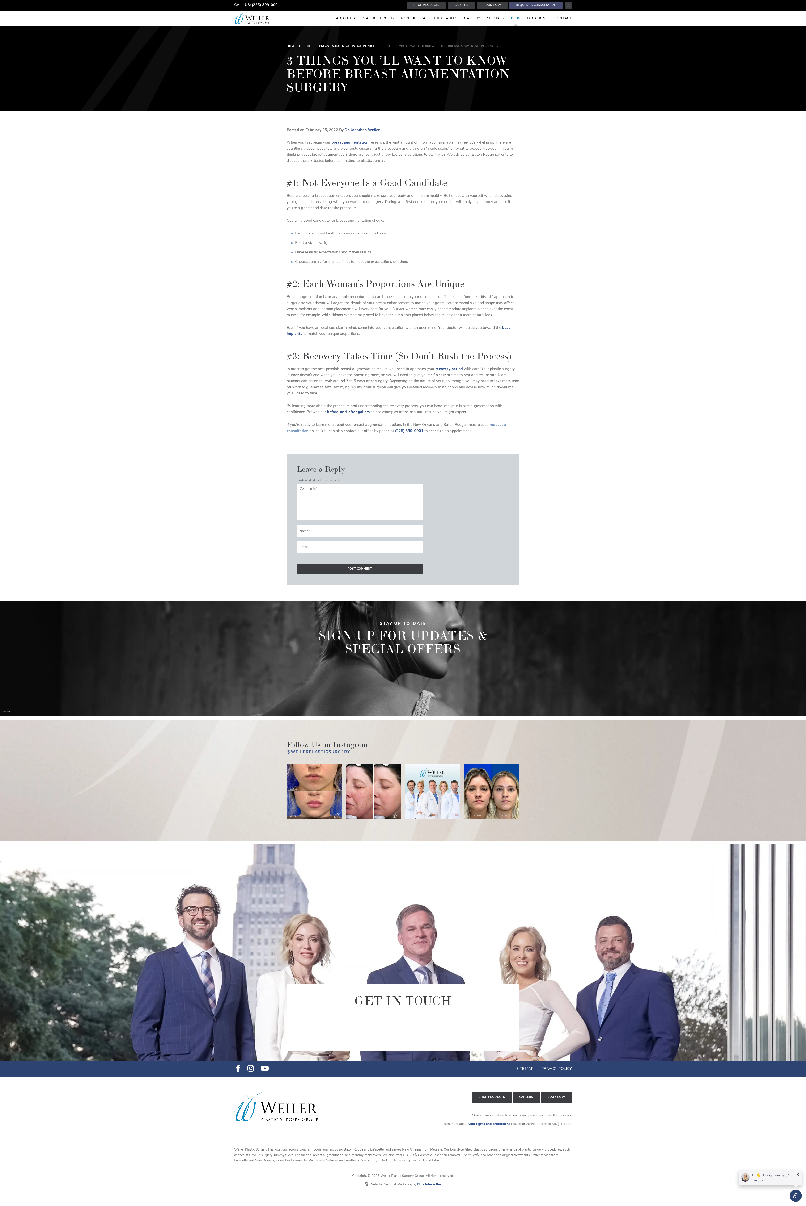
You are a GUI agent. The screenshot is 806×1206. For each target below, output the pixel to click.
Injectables (445, 18)
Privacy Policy (556, 1069)
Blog (516, 18)
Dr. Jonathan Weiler (362, 130)
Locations (537, 18)
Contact (563, 18)
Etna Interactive (429, 1184)
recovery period (449, 369)
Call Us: (257, 5)
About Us (345, 18)
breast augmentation (350, 143)
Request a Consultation (536, 5)
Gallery (472, 18)
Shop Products (426, 5)
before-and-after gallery (348, 412)
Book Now (492, 5)
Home (291, 46)
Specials (495, 18)
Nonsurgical (414, 18)
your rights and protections (489, 1124)
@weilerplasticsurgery (318, 752)
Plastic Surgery (377, 18)
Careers (461, 5)
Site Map (525, 1069)
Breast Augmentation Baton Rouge (348, 46)
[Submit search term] (568, 5)
